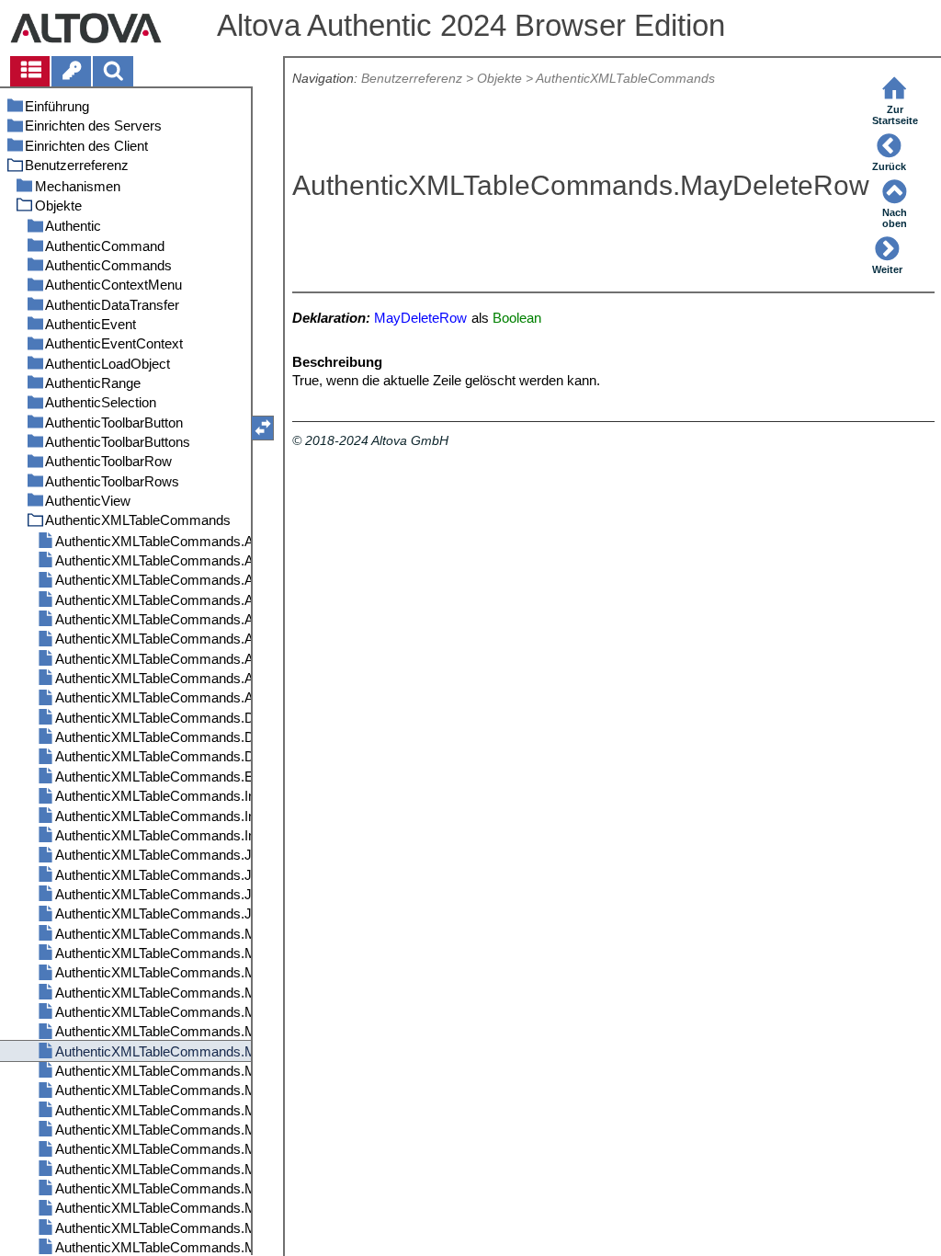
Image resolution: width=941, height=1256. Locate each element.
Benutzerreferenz (411, 79)
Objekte (499, 79)
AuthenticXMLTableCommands (625, 79)
